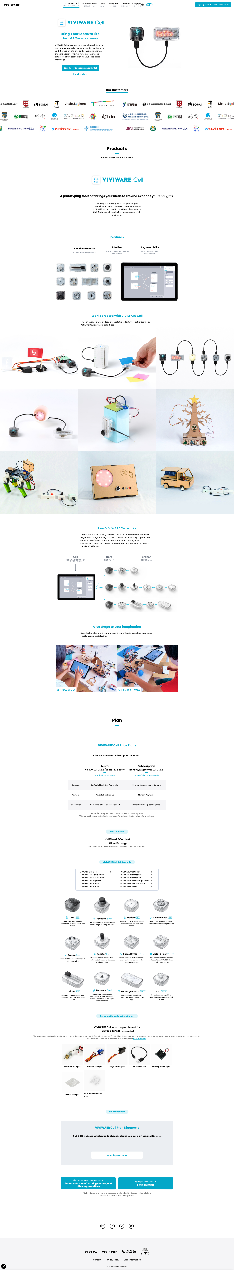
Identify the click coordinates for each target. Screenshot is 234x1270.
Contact (97, 1260)
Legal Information (132, 1260)
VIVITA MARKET (139, 1038)
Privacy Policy (112, 1260)
